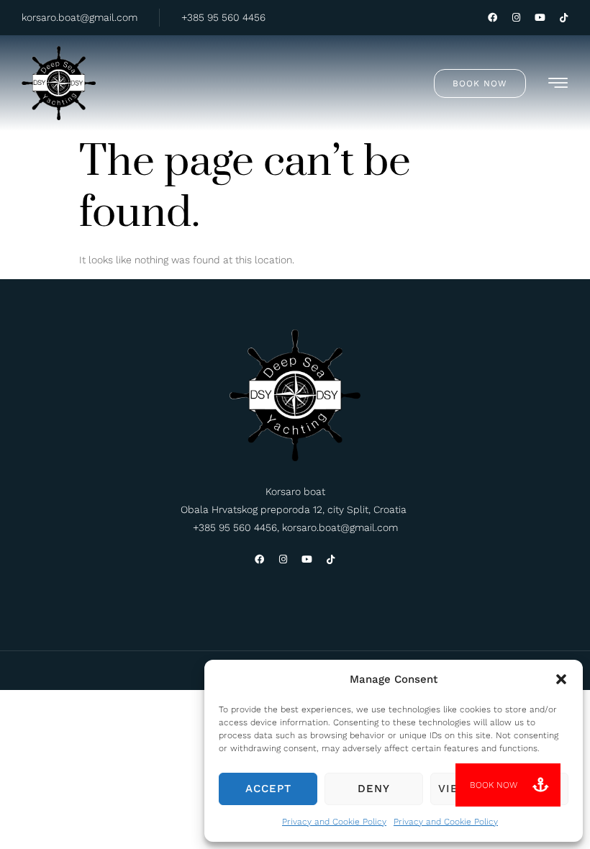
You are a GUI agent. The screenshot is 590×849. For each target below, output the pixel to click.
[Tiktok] (563, 17)
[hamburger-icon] (559, 85)
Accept (268, 788)
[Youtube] (540, 17)
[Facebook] (492, 17)
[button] (561, 679)
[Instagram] (516, 17)
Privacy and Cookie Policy (334, 822)
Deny (374, 788)
